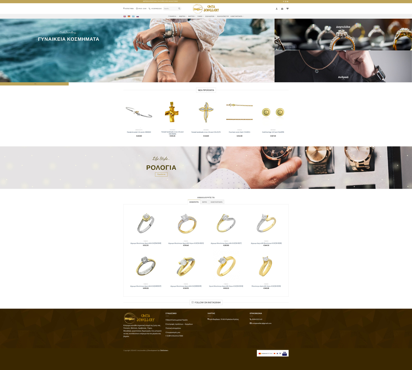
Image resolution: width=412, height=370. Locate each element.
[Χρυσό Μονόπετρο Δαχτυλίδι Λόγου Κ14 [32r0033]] (226, 266)
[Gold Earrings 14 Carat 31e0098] (273, 112)
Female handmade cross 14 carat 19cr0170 (206, 132)
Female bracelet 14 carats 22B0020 (139, 132)
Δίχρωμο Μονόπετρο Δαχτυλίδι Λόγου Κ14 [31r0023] (186, 243)
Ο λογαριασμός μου (173, 332)
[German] (129, 16)
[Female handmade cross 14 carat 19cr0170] (206, 112)
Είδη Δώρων (209, 16)
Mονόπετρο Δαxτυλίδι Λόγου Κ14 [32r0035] (266, 286)
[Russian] (137, 16)
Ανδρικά (182, 16)
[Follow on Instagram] (285, 1)
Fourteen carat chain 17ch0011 (239, 132)
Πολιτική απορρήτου (173, 328)
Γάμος (199, 16)
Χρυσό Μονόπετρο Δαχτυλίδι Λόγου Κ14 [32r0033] (226, 286)
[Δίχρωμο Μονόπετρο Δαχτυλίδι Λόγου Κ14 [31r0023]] (186, 223)
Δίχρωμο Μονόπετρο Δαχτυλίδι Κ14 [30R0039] (185, 286)
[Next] (288, 118)
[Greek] (133, 16)
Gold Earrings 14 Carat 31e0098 (273, 132)
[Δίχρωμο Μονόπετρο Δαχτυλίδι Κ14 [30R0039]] (186, 266)
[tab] (194, 202)
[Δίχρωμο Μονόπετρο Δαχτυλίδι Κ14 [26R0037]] (146, 266)
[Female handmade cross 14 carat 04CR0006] (172, 112)
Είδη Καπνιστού (223, 16)
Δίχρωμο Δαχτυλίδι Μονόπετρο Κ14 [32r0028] (266, 243)
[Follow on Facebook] (283, 1)
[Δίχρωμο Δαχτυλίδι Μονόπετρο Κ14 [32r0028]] (266, 223)
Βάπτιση (191, 16)
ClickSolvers (164, 350)
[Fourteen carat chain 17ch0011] (239, 112)
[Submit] (179, 8)
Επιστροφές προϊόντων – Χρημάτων (179, 324)
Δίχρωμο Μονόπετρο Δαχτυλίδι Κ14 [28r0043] (145, 243)
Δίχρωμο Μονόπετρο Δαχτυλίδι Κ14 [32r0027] (226, 243)
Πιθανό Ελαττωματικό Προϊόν (177, 320)
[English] (124, 16)
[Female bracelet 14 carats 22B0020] (139, 112)
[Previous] (123, 118)
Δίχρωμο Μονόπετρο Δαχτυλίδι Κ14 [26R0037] (145, 286)
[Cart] (282, 8)
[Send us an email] (287, 1)
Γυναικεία (172, 16)
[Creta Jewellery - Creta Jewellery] (206, 8)
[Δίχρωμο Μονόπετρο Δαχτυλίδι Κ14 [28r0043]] (146, 223)
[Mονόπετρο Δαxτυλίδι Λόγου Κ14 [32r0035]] (266, 266)
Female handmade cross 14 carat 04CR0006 (172, 133)
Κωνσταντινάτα (236, 16)
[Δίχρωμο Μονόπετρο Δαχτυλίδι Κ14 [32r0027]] (226, 223)
